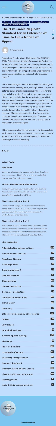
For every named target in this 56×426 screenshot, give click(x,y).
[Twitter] (53, 38)
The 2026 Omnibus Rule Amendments (19, 184)
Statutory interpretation (15, 357)
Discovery (7, 308)
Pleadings (7, 341)
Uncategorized (9, 379)
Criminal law (8, 303)
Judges (6, 22)
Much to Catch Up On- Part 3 (15, 201)
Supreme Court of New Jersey (18, 368)
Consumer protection (13, 292)
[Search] (51, 7)
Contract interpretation (14, 297)
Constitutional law (11, 286)
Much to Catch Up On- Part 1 (15, 221)
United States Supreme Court (17, 385)
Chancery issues (10, 275)
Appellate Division (11, 259)
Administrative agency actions (18, 248)
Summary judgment (12, 363)
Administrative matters (14, 253)
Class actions (9, 281)
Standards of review (39, 22)
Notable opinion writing (14, 335)
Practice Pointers (20, 22)
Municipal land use (11, 330)
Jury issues (8, 325)
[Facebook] (53, 31)
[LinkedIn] (53, 34)
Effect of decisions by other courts (20, 314)
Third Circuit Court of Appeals (15, 24)
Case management (11, 270)
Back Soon (7, 167)
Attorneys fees (10, 264)
